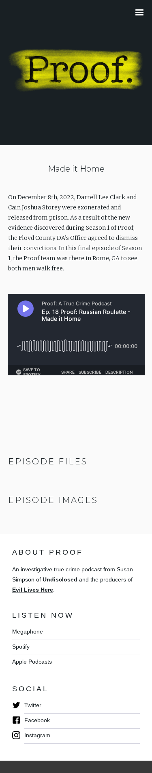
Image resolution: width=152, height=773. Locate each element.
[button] (141, 12)
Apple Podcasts (32, 661)
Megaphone (27, 631)
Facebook (37, 720)
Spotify (21, 646)
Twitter (32, 705)
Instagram (37, 735)
